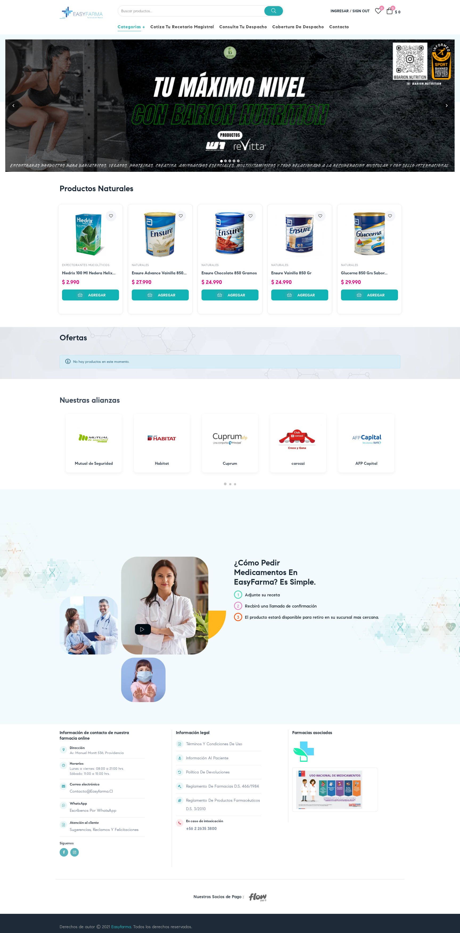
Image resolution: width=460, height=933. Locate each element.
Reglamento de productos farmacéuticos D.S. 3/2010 (223, 729)
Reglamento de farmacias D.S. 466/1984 (222, 710)
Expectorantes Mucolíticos (85, 189)
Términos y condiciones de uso (214, 668)
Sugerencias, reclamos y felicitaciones (104, 754)
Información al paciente (207, 682)
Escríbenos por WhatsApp (93, 734)
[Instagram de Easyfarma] (74, 776)
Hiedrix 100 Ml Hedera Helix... (89, 197)
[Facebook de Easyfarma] (64, 776)
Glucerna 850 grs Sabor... (364, 197)
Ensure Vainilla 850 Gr (291, 197)
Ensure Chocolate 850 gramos (229, 197)
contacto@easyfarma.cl (91, 715)
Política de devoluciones (207, 696)
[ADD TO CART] (90, 219)
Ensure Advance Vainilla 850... (159, 197)
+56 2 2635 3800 (201, 753)
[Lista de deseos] (111, 140)
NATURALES (140, 189)
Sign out (361, 11)
